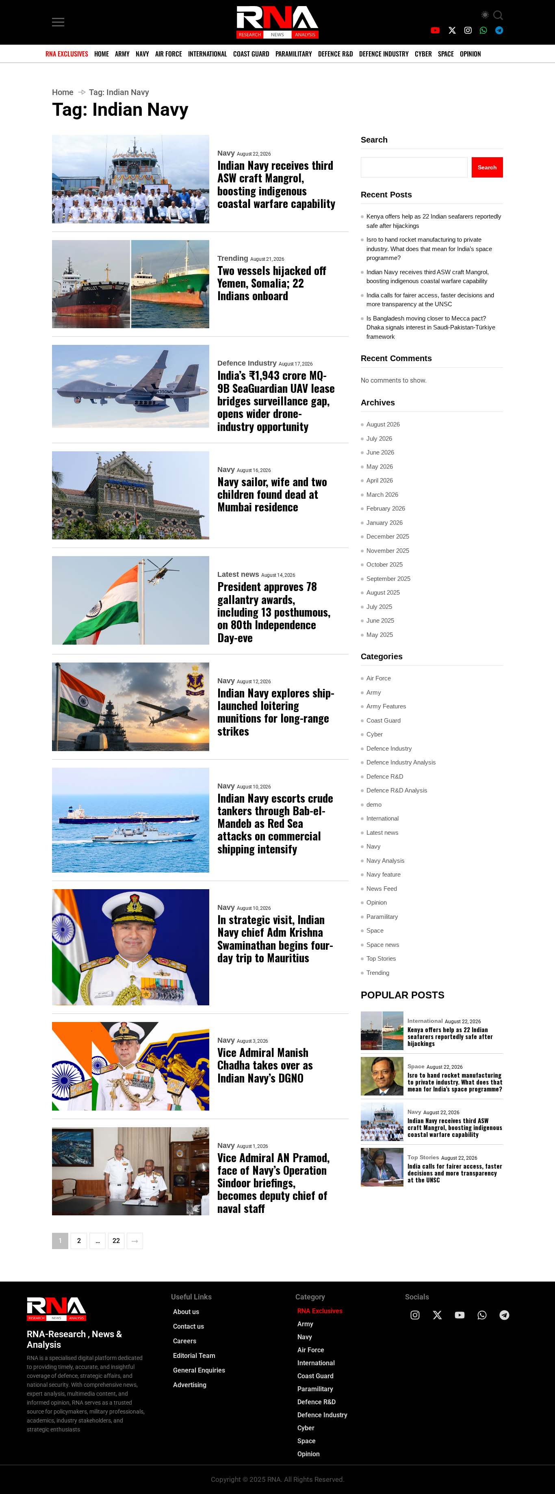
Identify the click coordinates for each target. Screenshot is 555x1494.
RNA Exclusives (67, 53)
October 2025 (384, 564)
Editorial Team (194, 1356)
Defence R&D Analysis (396, 790)
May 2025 (379, 634)
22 (116, 1241)
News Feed (381, 888)
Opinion (470, 53)
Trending (232, 258)
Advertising (189, 1385)
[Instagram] (415, 1315)
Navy (142, 53)
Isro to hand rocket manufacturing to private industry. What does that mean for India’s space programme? (429, 248)
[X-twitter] (437, 1315)
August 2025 (383, 592)
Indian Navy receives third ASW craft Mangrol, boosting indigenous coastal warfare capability (276, 184)
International (207, 53)
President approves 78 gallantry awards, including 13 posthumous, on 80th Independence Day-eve (273, 611)
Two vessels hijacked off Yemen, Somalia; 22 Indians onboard (271, 283)
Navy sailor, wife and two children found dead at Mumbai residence (272, 494)
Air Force (168, 53)
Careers (184, 1341)
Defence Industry (384, 53)
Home (101, 53)
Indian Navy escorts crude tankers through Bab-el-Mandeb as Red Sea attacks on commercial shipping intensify (275, 823)
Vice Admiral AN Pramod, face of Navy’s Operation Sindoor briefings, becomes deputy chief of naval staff (273, 1183)
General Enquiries (199, 1370)
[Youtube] (460, 1315)
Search (374, 139)
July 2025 (379, 606)
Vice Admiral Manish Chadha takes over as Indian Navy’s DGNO (265, 1065)
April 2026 (379, 480)
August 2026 (383, 424)
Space (446, 53)
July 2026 (379, 438)
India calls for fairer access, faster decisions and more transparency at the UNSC (430, 300)
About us (186, 1312)
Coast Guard (251, 53)
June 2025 (380, 620)
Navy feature (383, 874)
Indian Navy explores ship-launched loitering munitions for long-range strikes (275, 711)
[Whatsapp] (482, 1315)
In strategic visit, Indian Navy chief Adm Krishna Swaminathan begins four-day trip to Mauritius (275, 938)
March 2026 (382, 494)
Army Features (386, 706)
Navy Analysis (385, 860)
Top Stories (381, 958)
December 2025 (387, 536)
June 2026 (380, 452)
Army (122, 53)
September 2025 (388, 578)
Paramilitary (293, 53)
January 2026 (384, 522)
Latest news (238, 574)
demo (374, 804)
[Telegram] (504, 1315)
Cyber (423, 53)
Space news (382, 944)
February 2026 (385, 508)
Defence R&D (335, 53)
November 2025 (387, 550)
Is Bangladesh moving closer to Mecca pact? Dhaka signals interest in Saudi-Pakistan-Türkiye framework (430, 327)
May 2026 (379, 466)
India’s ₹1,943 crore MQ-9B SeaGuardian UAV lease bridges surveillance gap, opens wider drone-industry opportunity (276, 400)
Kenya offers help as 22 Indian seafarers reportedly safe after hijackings (433, 221)
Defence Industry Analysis (401, 762)
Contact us (188, 1326)
